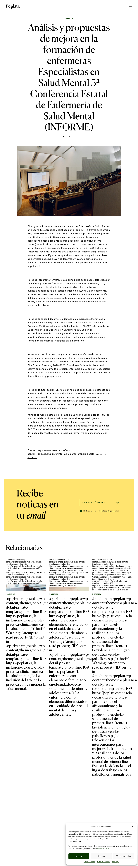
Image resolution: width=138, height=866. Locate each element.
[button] (132, 826)
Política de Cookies (103, 848)
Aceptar (78, 856)
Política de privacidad (103, 862)
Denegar (101, 856)
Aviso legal (115, 862)
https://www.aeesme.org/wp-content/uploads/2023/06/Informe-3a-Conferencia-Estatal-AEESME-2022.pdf (67, 454)
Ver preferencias (123, 856)
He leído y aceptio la (101, 511)
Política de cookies (89, 862)
